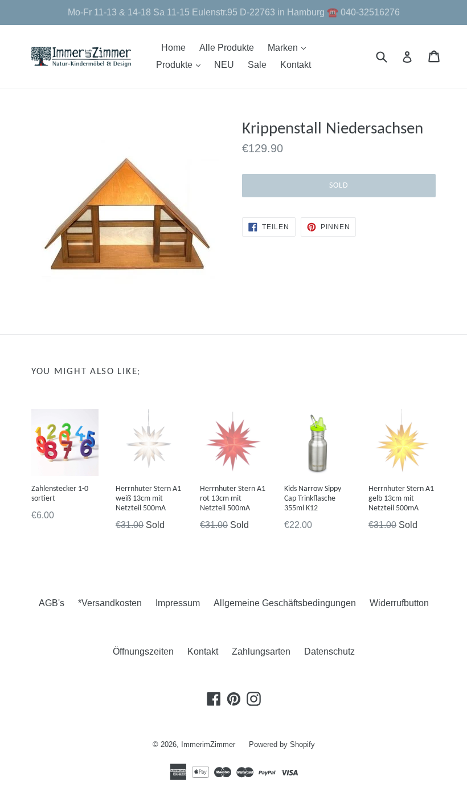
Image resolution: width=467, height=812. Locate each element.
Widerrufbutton (399, 603)
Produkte (181, 64)
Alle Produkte (226, 47)
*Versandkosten (110, 603)
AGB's (51, 603)
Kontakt (295, 65)
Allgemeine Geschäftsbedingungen (285, 603)
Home (173, 47)
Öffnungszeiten (143, 651)
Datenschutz (329, 651)
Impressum (177, 603)
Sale (257, 65)
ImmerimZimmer (208, 744)
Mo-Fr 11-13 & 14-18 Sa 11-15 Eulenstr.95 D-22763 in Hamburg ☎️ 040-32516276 (234, 12)
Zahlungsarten (261, 651)
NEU (224, 65)
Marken (290, 47)
